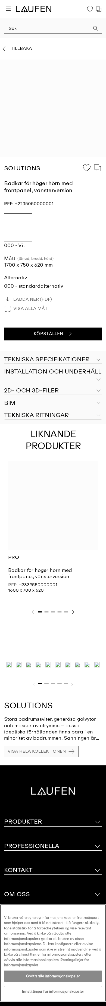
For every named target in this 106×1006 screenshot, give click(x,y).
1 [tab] (40, 611)
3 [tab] (53, 611)
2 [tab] (46, 611)
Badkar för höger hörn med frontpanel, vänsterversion (40, 573)
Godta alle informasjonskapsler (53, 976)
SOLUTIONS (28, 705)
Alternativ (15, 278)
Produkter (23, 821)
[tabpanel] (53, 531)
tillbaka (21, 48)
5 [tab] (66, 611)
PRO (13, 557)
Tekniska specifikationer (46, 359)
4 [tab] (59, 611)
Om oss (17, 894)
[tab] (53, 372)
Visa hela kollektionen (37, 751)
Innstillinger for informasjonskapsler (53, 991)
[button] (95, 29)
